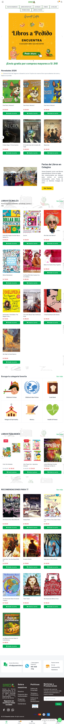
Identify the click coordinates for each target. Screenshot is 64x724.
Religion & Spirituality (11, 419)
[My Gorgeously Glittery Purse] (52, 584)
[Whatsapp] (13, 710)
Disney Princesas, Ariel (49, 105)
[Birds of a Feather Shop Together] (52, 256)
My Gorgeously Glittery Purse (51, 598)
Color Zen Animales (7, 464)
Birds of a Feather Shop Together (52, 264)
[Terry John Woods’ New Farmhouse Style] (32, 300)
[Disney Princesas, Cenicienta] (32, 91)
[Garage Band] (32, 505)
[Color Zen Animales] (11, 450)
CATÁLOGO (54, 7)
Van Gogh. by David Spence (9, 354)
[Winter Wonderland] (11, 261)
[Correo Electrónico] (5, 664)
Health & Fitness (52, 419)
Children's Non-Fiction (32, 397)
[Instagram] (8, 710)
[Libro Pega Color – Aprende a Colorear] (32, 450)
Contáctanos (22, 704)
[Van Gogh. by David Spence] (11, 340)
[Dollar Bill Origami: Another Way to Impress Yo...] (11, 221)
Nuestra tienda (55, 662)
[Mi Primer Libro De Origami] (52, 130)
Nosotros (21, 691)
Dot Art (25, 235)
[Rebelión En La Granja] (11, 131)
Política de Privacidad (34, 689)
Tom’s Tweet (26, 598)
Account (57, 723)
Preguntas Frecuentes (21, 700)
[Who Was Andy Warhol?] (52, 221)
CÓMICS (46, 7)
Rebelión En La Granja (8, 145)
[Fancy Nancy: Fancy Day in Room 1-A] (52, 505)
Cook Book (52, 397)
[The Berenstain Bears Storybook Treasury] (11, 584)
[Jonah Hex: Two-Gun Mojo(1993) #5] (11, 545)
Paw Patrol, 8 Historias (8, 105)
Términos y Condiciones (34, 694)
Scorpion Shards (27, 559)
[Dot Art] (32, 221)
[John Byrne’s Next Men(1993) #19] (11, 505)
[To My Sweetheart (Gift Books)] (52, 300)
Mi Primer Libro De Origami (50, 144)
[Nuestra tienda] (48, 666)
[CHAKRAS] (32, 131)
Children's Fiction (11, 397)
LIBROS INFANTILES (26, 7)
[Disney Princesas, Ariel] (52, 91)
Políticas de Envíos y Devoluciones (35, 699)
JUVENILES (37, 7)
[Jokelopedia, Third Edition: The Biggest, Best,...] (11, 300)
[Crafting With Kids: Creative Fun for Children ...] (32, 261)
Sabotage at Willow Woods (50, 559)
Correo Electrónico (14, 663)
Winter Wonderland (7, 275)
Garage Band (26, 519)
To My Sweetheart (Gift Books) (51, 314)
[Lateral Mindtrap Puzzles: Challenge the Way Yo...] (52, 450)
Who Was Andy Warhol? (50, 235)
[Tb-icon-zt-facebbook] (4, 710)
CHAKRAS (26, 145)
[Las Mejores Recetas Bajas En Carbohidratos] (11, 624)
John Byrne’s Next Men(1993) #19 (11, 519)
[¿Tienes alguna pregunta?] (27, 666)
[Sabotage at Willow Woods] (52, 545)
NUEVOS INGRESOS (12, 7)
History (32, 419)
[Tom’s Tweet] (32, 584)
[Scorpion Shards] (32, 545)
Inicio (6, 723)
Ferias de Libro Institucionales (22, 695)
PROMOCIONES (26, 10)
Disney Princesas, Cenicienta (30, 105)
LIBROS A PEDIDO (37, 10)
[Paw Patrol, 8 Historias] (11, 91)
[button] (2, 36)
